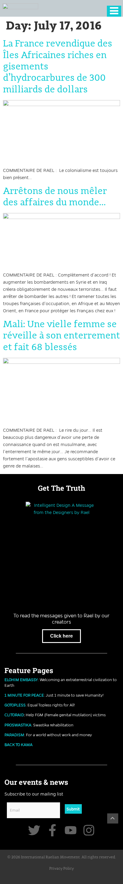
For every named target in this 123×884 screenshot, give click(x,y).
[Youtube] (70, 830)
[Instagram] (89, 830)
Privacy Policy (61, 869)
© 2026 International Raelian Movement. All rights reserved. (61, 857)
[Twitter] (34, 830)
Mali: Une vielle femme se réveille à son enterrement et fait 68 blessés (61, 335)
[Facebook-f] (52, 830)
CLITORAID (14, 714)
